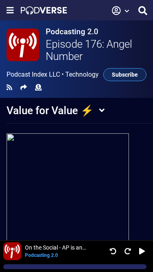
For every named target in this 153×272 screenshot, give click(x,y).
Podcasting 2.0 (72, 31)
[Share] (23, 87)
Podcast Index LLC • (53, 74)
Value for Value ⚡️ (50, 110)
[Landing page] (44, 10)
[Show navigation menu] (10, 10)
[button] (121, 10)
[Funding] (38, 87)
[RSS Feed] (9, 87)
